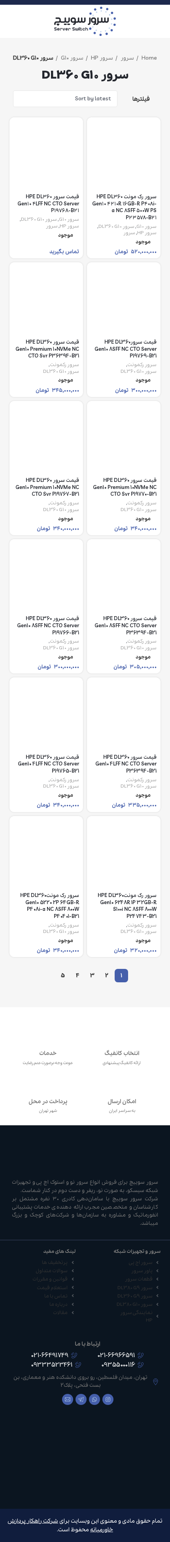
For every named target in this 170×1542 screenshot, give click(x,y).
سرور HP (101, 58)
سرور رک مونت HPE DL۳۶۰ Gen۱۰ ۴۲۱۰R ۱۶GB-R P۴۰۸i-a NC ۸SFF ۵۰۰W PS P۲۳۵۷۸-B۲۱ (124, 207)
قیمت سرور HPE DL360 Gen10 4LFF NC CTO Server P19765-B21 (48, 764)
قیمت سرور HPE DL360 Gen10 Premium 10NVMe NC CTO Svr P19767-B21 (47, 487)
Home (148, 58)
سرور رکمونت (142, 365)
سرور (126, 58)
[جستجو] (8, 21)
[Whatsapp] (94, 1399)
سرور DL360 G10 (116, 227)
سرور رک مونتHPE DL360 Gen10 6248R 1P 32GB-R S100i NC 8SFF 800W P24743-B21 (127, 906)
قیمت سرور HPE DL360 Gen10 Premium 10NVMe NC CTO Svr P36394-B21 (47, 349)
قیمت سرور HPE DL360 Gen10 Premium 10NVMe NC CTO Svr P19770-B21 (125, 487)
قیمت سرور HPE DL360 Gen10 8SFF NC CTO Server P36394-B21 (125, 625)
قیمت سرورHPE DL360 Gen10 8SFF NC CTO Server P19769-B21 (125, 349)
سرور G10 (71, 58)
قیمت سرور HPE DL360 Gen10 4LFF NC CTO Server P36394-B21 (126, 764)
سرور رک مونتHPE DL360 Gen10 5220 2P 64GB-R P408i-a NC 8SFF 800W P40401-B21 (49, 906)
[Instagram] (107, 1399)
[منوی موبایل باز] (161, 21)
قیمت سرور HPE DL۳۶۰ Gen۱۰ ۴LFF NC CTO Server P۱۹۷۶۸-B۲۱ (48, 203)
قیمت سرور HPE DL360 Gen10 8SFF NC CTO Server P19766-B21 (48, 625)
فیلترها (141, 99)
